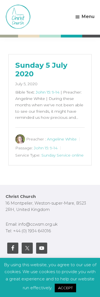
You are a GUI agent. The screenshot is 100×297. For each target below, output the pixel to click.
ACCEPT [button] (65, 288)
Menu (88, 16)
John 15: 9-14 (47, 92)
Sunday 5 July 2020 (41, 69)
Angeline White (62, 139)
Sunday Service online (62, 155)
